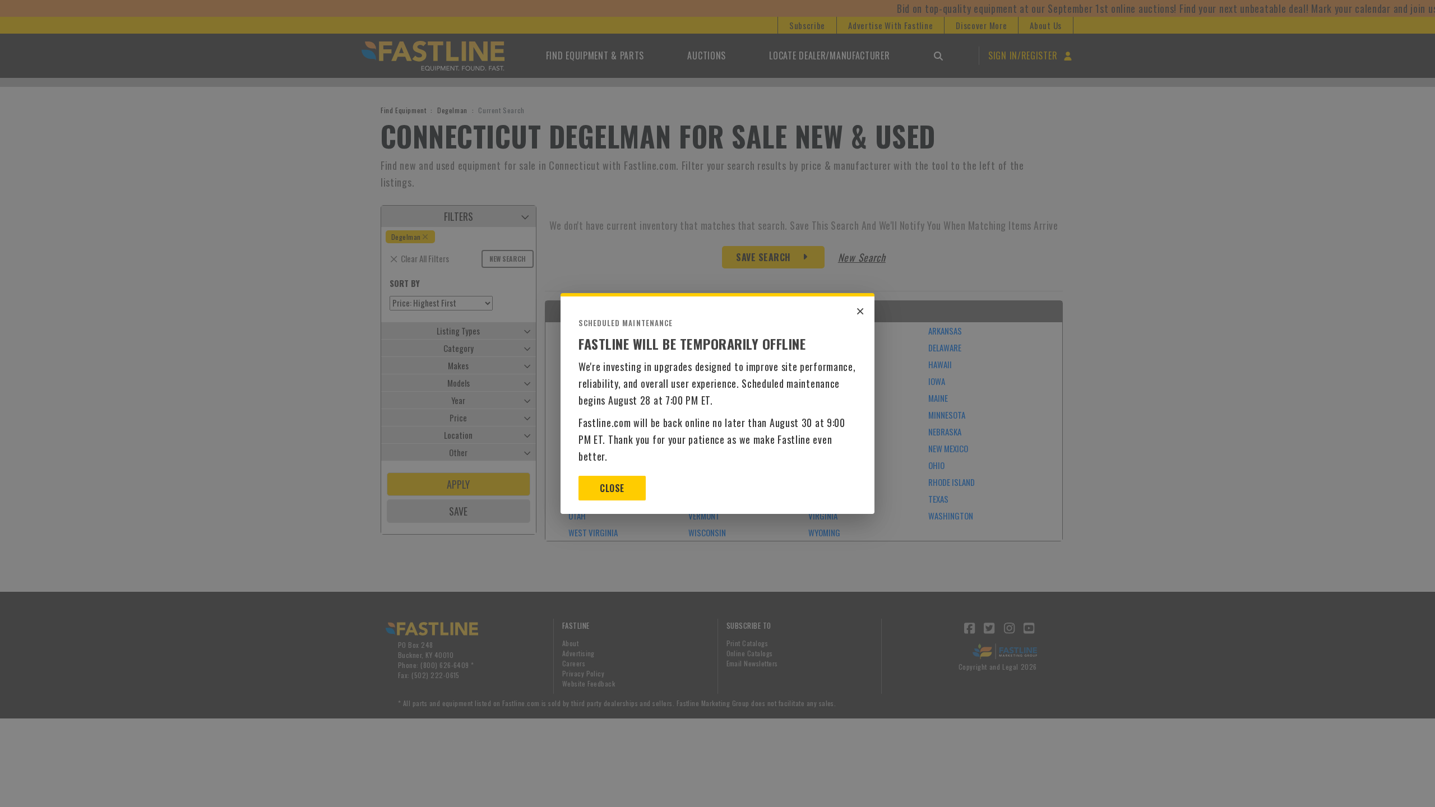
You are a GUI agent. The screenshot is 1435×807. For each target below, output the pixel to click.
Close (612, 488)
